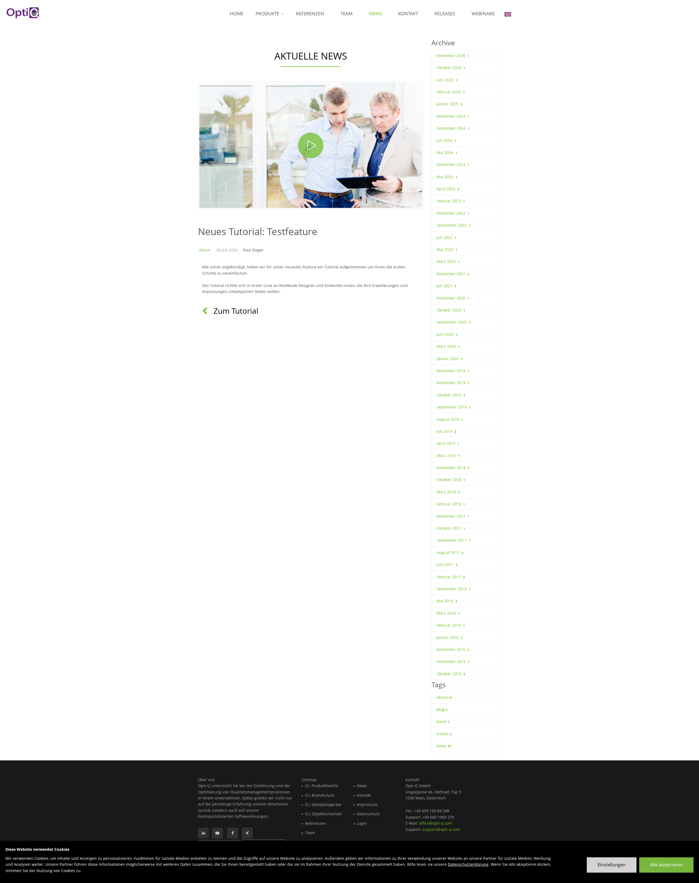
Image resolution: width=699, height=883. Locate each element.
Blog (442, 709)
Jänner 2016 (449, 637)
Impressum (367, 804)
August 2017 (450, 552)
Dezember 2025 (453, 55)
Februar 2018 (451, 503)
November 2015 (453, 661)
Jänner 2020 (449, 358)
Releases (444, 13)
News (375, 13)
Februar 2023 (451, 200)
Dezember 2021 (453, 273)
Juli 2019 (446, 431)
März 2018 (448, 491)
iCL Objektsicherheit (323, 813)
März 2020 (448, 346)
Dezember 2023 (453, 164)
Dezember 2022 (453, 213)
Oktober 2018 (451, 479)
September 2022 (453, 225)
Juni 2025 (447, 79)
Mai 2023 (447, 176)
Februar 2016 (451, 625)
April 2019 (448, 443)
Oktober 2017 (451, 528)
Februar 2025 (451, 91)
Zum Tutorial (235, 311)
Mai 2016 (447, 600)
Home (236, 13)
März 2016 (448, 613)
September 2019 (453, 407)
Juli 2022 (446, 237)
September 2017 (453, 540)
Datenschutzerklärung (468, 864)
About (204, 250)
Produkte (267, 13)
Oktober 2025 (451, 67)
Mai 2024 (447, 152)
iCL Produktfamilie (321, 785)
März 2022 (448, 261)
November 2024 (453, 128)
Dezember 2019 (453, 370)
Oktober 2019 (451, 395)
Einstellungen (612, 865)
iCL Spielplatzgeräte (323, 804)
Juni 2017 (447, 564)
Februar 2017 (451, 576)
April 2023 (448, 188)
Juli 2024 (446, 140)
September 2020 (453, 322)
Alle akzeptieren (666, 865)
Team (346, 13)
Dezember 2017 (453, 516)
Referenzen (310, 13)
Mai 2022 (447, 249)
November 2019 (453, 382)
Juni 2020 (447, 334)
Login (362, 823)
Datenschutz (368, 813)
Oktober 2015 (451, 673)
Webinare (483, 13)
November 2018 (453, 467)
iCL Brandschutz (320, 795)
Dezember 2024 (453, 116)
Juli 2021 (446, 285)
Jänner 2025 (449, 103)
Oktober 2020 (451, 310)
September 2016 (453, 588)
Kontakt (408, 13)
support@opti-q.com (441, 829)
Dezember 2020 (453, 298)
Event (443, 721)
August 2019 (450, 419)
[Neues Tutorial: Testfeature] (310, 145)
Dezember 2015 (453, 649)
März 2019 (448, 455)
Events (444, 733)
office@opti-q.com (435, 823)
